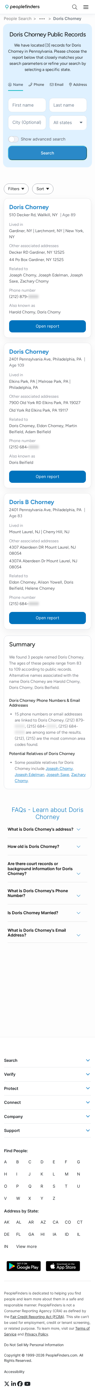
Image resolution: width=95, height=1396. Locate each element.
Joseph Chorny (59, 768)
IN (6, 1246)
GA (31, 1234)
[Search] (75, 7)
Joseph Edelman (29, 774)
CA (56, 1222)
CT (80, 1222)
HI (43, 1234)
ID (67, 1234)
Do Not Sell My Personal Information (34, 1345)
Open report (47, 326)
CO (68, 1222)
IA (54, 1234)
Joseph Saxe (57, 774)
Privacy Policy (36, 1334)
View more (26, 1246)
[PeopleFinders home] (22, 7)
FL (18, 1234)
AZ (43, 1222)
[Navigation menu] (86, 7)
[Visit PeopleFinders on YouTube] (27, 1384)
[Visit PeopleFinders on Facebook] (20, 1384)
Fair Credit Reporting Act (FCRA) (37, 1316)
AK (6, 1222)
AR (31, 1222)
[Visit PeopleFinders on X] (7, 1384)
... (42, 18)
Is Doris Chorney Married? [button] (33, 912)
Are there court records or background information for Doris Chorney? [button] (40, 868)
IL (78, 1234)
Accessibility (14, 1371)
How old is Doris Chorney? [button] (33, 846)
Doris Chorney (29, 207)
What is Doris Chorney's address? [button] (40, 829)
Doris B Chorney (31, 502)
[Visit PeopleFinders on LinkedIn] (14, 1384)
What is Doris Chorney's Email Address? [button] (37, 933)
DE (7, 1234)
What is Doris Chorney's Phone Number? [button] (38, 893)
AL (18, 1222)
